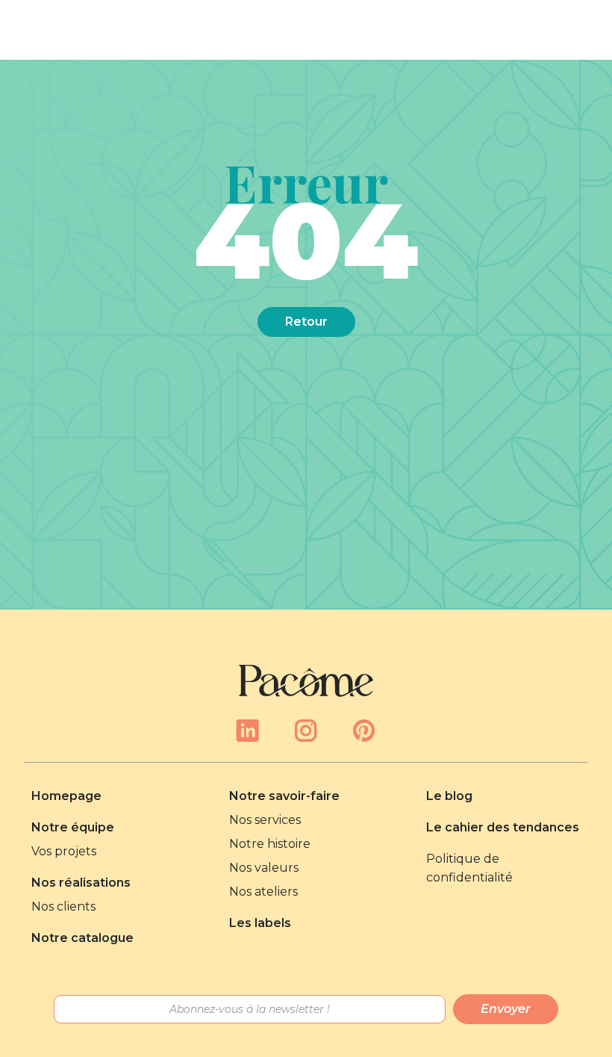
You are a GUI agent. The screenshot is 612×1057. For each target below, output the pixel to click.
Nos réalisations (81, 882)
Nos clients (63, 906)
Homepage (66, 796)
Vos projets (63, 851)
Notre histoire (269, 844)
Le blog (449, 796)
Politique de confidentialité (469, 868)
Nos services (265, 820)
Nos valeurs (264, 868)
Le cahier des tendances (502, 827)
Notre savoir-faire (284, 796)
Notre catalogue (82, 938)
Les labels (260, 923)
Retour (306, 321)
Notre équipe (72, 827)
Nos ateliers (263, 891)
